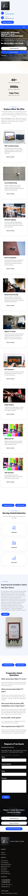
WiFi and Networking (5, 873)
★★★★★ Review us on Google (14, 828)
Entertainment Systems (6, 864)
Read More (5, 614)
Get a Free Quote (14, 52)
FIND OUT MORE (10, 230)
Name (4, 757)
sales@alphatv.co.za (5, 886)
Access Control (4, 860)
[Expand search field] (24, 27)
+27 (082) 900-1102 (5, 882)
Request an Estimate (7, 22)
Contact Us (3, 854)
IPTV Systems (4, 868)
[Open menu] (2, 27)
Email (3, 771)
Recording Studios (5, 871)
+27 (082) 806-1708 (5, 881)
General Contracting (5, 866)
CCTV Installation (5, 862)
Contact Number (7, 764)
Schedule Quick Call (14, 48)
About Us (3, 852)
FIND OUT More (10, 156)
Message (4, 778)
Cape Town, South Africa (6, 884)
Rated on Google (10, 55)
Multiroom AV (4, 869)
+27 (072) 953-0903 (9, 13)
